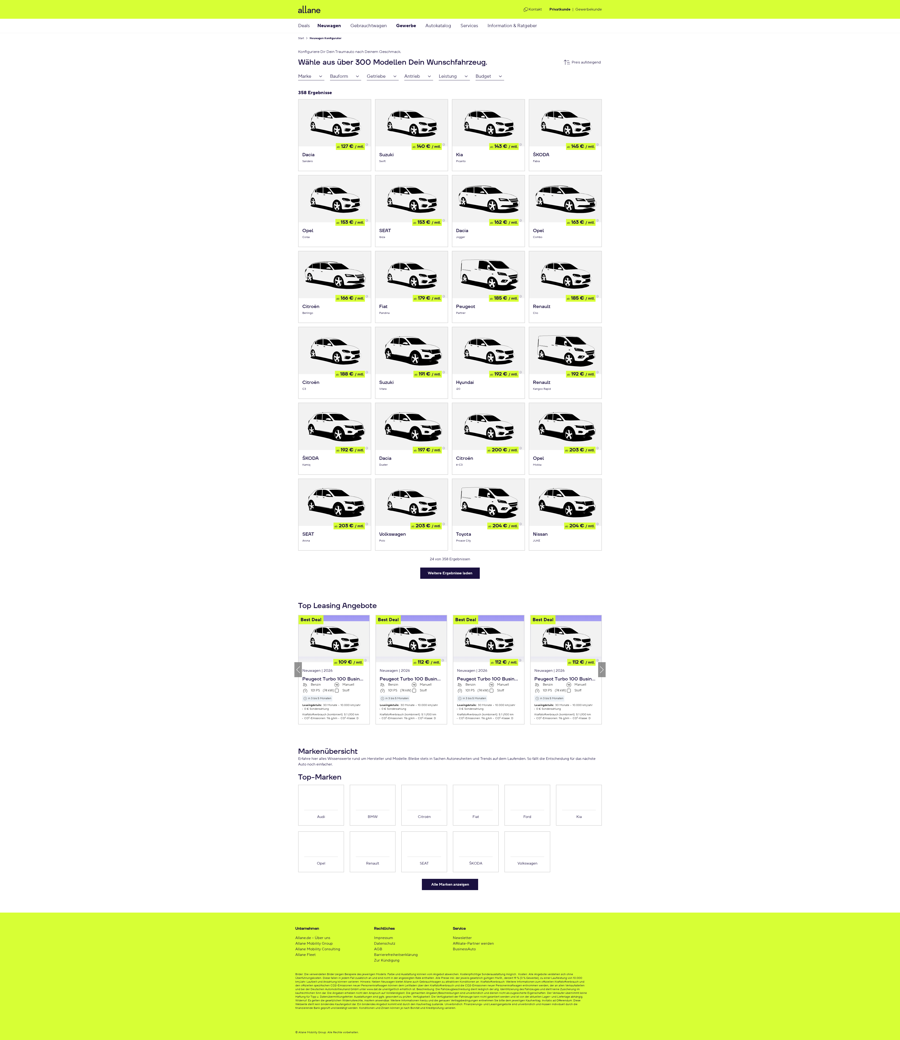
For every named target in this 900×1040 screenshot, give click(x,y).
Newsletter (462, 938)
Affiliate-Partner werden (473, 943)
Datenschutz (384, 943)
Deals (304, 25)
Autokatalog (438, 25)
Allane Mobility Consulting (317, 949)
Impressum (383, 938)
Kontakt (535, 9)
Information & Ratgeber (512, 25)
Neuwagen (329, 25)
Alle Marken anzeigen (450, 884)
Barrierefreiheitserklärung (396, 954)
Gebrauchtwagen (368, 25)
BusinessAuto (464, 949)
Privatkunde (559, 9)
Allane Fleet (305, 954)
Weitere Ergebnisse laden (450, 573)
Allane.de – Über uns (312, 938)
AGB (378, 949)
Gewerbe (406, 25)
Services (469, 25)
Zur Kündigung (386, 960)
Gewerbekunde (588, 9)
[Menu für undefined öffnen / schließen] (345, 25)
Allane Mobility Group (314, 943)
